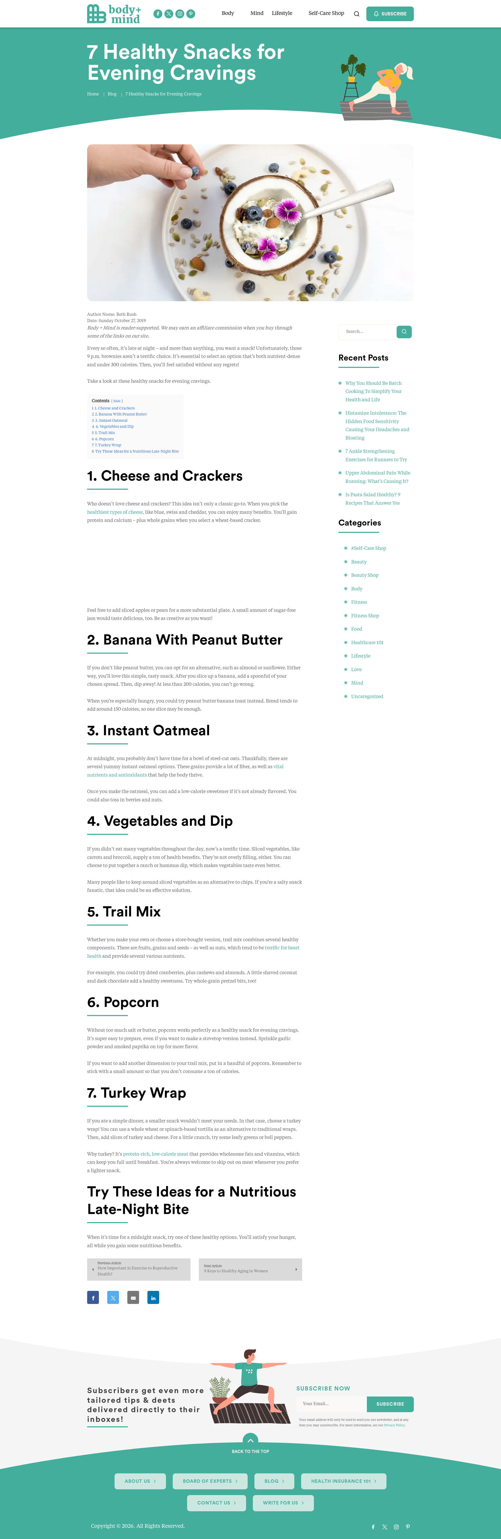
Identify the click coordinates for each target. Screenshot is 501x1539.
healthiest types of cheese (115, 512)
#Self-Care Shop (368, 548)
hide (117, 401)
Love (356, 670)
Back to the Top (250, 1452)
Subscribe (390, 1404)
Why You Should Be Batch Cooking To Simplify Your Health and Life (373, 391)
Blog (112, 94)
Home (93, 94)
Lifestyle (282, 13)
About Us (137, 1481)
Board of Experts (207, 1481)
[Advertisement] (194, 570)
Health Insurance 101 (341, 1481)
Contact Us (214, 1503)
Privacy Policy (394, 1425)
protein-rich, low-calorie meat (155, 1154)
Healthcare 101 (367, 643)
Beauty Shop (365, 575)
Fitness (359, 602)
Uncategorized (367, 696)
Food (356, 629)
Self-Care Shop (326, 13)
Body (228, 13)
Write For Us (280, 1503)
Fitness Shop (365, 616)
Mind (257, 13)
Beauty (359, 562)
